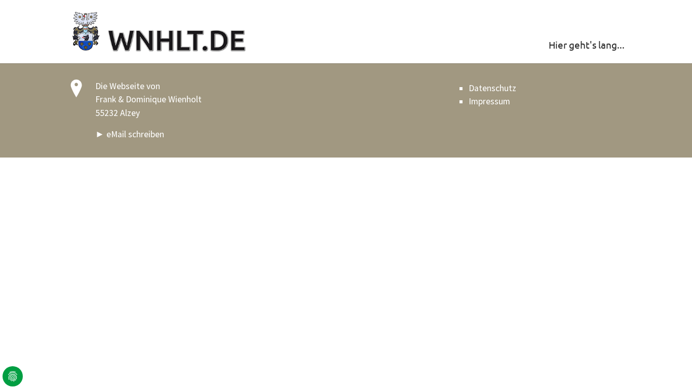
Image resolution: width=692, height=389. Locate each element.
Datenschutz (492, 88)
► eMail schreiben (129, 134)
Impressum (489, 101)
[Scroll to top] (668, 365)
